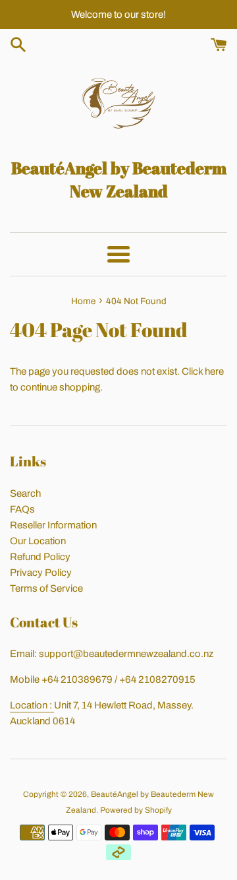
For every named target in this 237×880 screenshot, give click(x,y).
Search (25, 493)
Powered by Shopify (136, 810)
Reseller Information (53, 525)
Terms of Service (46, 588)
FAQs (22, 509)
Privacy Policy (41, 572)
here (214, 371)
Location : (32, 705)
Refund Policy (40, 556)
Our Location (38, 541)
